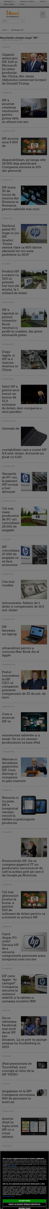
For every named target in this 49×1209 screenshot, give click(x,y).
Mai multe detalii (12, 1165)
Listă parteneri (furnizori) (9, 1196)
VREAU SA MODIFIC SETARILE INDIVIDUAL (24, 1204)
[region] (24, 1180)
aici (21, 1175)
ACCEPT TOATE (24, 1201)
